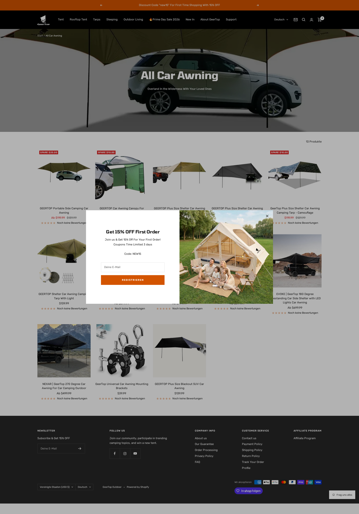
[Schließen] (267, 216)
